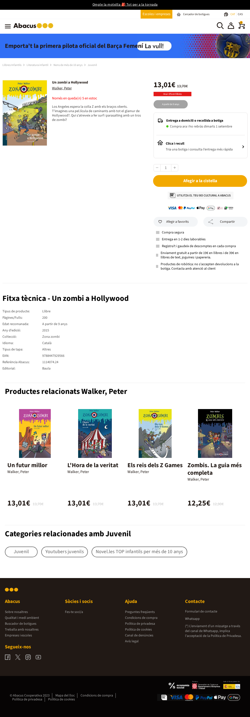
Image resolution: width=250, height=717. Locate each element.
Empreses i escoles (18, 635)
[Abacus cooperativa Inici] (34, 29)
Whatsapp (192, 618)
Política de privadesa (140, 623)
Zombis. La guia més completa (215, 469)
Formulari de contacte (201, 611)
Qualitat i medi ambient (22, 617)
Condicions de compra (141, 617)
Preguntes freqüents (140, 612)
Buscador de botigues (20, 623)
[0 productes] (241, 28)
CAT (233, 14)
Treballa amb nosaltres (22, 629)
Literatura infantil (38, 65)
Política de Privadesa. (226, 635)
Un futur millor (27, 465)
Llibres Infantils (12, 65)
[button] (231, 26)
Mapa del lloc (65, 695)
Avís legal (132, 641)
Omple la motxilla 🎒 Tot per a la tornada (125, 4)
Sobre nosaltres (16, 612)
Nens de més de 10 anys (68, 65)
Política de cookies (138, 629)
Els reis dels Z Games (155, 465)
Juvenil (92, 65)
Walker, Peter (62, 88)
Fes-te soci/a (74, 612)
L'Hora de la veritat (92, 465)
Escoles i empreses (156, 14)
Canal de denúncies (139, 635)
